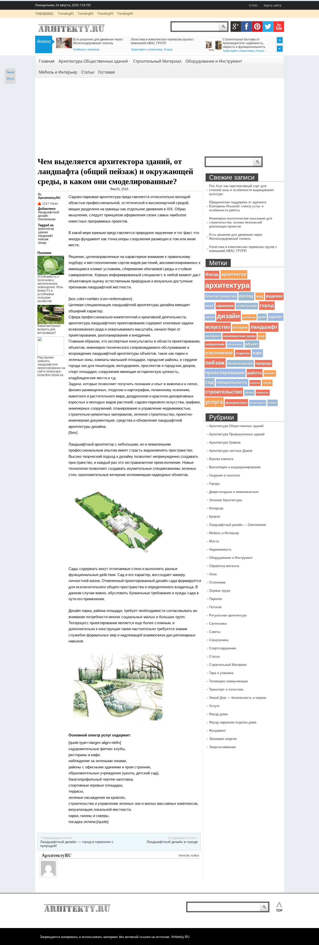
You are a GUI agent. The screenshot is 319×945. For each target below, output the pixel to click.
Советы (211, 49)
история (240, 328)
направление (215, 344)
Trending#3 (105, 13)
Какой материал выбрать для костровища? (48, 329)
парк (257, 353)
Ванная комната (221, 459)
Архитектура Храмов (224, 442)
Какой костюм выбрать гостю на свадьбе (234, 39)
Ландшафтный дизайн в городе (172, 842)
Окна (213, 574)
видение (274, 296)
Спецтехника (218, 640)
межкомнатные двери (239, 336)
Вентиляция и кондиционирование (234, 467)
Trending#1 (66, 13)
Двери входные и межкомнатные (233, 492)
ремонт (269, 373)
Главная (47, 61)
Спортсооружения (222, 648)
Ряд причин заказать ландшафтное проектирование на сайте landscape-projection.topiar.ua (51, 366)
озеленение (219, 352)
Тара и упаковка (221, 673)
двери (209, 317)
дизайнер (249, 317)
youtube (278, 26)
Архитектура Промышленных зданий (236, 434)
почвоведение (240, 363)
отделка (243, 353)
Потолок (215, 607)
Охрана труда (219, 590)
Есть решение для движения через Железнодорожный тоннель (235, 236)
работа (254, 372)
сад (209, 382)
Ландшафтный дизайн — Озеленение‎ (237, 525)
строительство (223, 392)
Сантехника (218, 623)
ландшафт (45, 235)
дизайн (228, 316)
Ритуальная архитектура (227, 615)
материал (213, 336)
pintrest (257, 26)
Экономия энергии (223, 739)
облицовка (235, 344)
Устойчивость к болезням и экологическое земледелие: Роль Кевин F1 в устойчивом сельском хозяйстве (50, 289)
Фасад (212, 274)
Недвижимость (220, 549)
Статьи (136, 49)
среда (42, 242)
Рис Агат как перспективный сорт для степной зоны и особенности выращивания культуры (241, 190)
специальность (232, 382)
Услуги (214, 706)
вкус (209, 306)
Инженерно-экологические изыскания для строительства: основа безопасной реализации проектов (240, 222)
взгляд (246, 296)
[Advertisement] (159, 116)
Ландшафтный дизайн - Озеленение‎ (48, 216)
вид (259, 296)
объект (251, 344)
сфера (249, 392)
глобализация (247, 306)
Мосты (214, 541)
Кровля (214, 516)
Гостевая (106, 72)
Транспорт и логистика (226, 689)
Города (214, 483)
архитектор (46, 229)
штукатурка (257, 402)
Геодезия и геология (69, 49)
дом (262, 317)
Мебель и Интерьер (58, 72)
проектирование (225, 372)
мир (261, 336)
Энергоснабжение (222, 747)
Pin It (10, 79)
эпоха (272, 403)
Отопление (217, 582)
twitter (268, 26)
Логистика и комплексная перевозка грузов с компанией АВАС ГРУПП (243, 249)
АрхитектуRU (49, 198)
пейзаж (43, 239)
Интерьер (216, 508)
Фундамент (217, 730)
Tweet (10, 72)
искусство (217, 327)
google (236, 26)
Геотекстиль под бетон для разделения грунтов (90, 39)
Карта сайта (272, 5)
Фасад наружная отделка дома (232, 722)
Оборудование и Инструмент (213, 61)
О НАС (253, 5)
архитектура (227, 285)
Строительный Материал (157, 61)
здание (43, 232)
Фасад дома (218, 714)
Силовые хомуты (143, 39)
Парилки (215, 599)
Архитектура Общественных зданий (93, 61)
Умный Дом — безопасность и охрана (237, 698)
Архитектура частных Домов (230, 451)
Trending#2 (85, 13)
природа (263, 363)
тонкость (262, 392)
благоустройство (221, 296)
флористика (236, 403)
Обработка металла (224, 566)
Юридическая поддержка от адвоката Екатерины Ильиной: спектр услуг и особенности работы (237, 206)
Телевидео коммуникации (228, 681)
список (255, 382)
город (267, 305)
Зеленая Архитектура (225, 500)
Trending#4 (125, 13)
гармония (225, 306)
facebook (246, 26)
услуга (214, 402)
